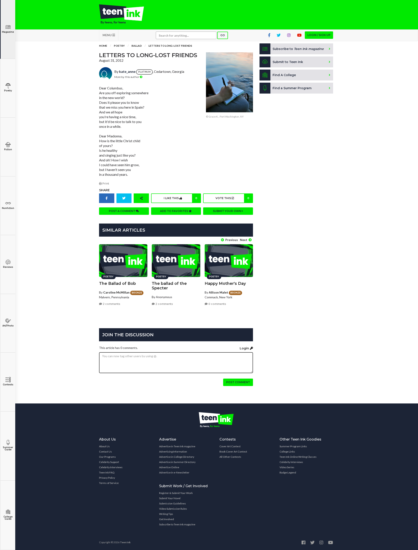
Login (245, 348)
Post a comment (122, 211)
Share (104, 190)
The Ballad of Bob (117, 283)
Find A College (284, 75)
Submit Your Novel (169, 498)
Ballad (136, 45)
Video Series (287, 467)
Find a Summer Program (292, 88)
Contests (8, 384)
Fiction (8, 149)
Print (105, 183)
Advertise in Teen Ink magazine (177, 446)
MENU (107, 35)
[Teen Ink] (126, 14)
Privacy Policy (107, 477)
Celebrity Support (109, 462)
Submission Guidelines (172, 503)
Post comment (238, 382)
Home (103, 45)
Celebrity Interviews (111, 467)
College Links (287, 451)
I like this (180, 198)
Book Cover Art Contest (233, 451)
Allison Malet (218, 292)
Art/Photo (8, 325)
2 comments (111, 304)
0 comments (217, 304)
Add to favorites (174, 211)
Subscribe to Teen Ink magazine (177, 524)
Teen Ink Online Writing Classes (298, 456)
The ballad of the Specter (169, 285)
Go (222, 35)
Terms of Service (109, 483)
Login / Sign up (318, 35)
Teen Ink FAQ (107, 472)
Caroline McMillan (116, 292)
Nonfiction (8, 208)
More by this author (127, 77)
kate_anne (127, 71)
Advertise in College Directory (176, 456)
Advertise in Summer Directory (177, 462)
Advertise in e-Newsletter (174, 472)
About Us (104, 446)
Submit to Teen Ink (288, 62)
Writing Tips (166, 514)
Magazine (8, 32)
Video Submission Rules (173, 508)
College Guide (8, 517)
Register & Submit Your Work (176, 493)
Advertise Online (169, 467)
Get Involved (166, 519)
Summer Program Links (293, 446)
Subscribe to (298, 49)
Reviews (8, 267)
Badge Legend (288, 472)
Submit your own (227, 211)
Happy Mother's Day (225, 283)
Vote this (232, 198)
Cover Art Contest (230, 446)
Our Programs (107, 456)
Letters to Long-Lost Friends (170, 45)
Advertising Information (173, 451)
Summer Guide (8, 448)
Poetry (8, 90)
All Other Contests (230, 456)
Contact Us (105, 451)
